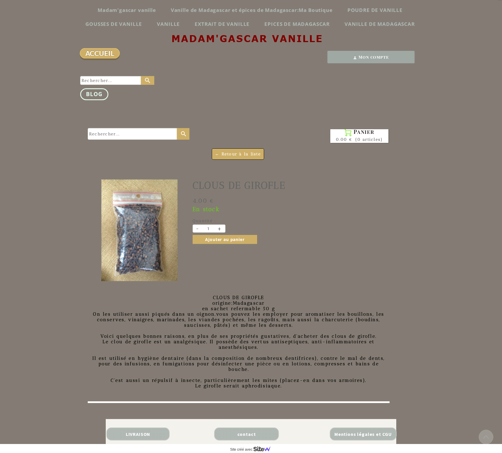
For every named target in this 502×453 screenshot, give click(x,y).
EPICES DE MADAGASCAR (297, 24)
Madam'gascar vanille (127, 10)
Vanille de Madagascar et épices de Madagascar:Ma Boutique (252, 10)
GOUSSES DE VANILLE (113, 24)
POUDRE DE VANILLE (375, 10)
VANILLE (168, 24)
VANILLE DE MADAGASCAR (380, 24)
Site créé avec (241, 449)
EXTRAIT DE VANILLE (222, 24)
